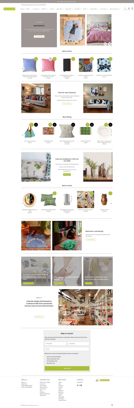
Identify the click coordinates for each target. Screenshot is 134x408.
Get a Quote (43, 385)
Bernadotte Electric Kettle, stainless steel (67, 210)
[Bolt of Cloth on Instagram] (81, 385)
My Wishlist (43, 395)
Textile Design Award (26, 385)
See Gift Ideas (58, 283)
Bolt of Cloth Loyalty (45, 382)
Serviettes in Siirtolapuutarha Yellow (85, 76)
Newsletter (80, 382)
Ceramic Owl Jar (104, 209)
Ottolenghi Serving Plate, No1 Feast (29, 210)
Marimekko (93, 9)
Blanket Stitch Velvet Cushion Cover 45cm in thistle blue (29, 76)
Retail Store (24, 384)
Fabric (85, 9)
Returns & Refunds (45, 393)
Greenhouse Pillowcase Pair (48, 209)
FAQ (41, 390)
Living (51, 9)
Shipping (42, 392)
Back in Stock (67, 185)
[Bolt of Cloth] (9, 9)
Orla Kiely (103, 9)
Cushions (35, 9)
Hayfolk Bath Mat (48, 141)
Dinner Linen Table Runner (86, 209)
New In (23, 9)
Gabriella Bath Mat (85, 141)
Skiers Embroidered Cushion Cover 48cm (67, 141)
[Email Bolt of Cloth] (77, 385)
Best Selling (67, 117)
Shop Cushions (67, 103)
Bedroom (59, 9)
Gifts (27, 9)
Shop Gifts (67, 174)
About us (23, 382)
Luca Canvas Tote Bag (29, 141)
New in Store (67, 51)
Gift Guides (43, 389)
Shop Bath (88, 283)
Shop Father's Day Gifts (39, 37)
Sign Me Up (67, 368)
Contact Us (42, 384)
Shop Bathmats (91, 239)
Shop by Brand (114, 9)
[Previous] (105, 44)
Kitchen (44, 9)
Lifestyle (77, 9)
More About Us (39, 316)
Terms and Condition (26, 387)
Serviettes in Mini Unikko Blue (104, 75)
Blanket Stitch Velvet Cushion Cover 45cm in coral (48, 76)
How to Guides (43, 387)
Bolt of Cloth (26, 405)
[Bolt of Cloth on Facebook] (79, 385)
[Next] (109, 44)
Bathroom (68, 9)
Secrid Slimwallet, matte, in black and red (67, 76)
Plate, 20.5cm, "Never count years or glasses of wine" (104, 141)
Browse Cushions (28, 283)
